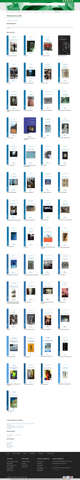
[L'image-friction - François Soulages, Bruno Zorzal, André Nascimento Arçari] (47, 72)
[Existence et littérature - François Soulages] (30, 72)
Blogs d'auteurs (25, 465)
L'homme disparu (27, 302)
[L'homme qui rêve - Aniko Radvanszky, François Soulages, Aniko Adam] (64, 291)
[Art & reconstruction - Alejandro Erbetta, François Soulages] (47, 263)
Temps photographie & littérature (14, 220)
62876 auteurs (25, 1)
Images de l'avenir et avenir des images (13, 111)
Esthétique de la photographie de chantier (48, 248)
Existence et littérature (29, 83)
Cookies (18, 477)
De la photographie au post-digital (31, 274)
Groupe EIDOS (34, 27)
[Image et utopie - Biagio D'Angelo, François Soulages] (13, 127)
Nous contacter (55, 465)
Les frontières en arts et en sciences (29, 139)
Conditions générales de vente (12, 461)
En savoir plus (63, 479)
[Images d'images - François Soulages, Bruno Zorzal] (47, 209)
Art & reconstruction (45, 274)
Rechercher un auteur (26, 461)
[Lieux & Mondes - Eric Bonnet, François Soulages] (30, 345)
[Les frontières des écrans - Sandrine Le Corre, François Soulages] (64, 318)
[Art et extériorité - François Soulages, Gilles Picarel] (13, 236)
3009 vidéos (43, 1)
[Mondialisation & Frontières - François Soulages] (47, 345)
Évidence (26, 55)
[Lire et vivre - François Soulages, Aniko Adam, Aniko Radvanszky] (47, 127)
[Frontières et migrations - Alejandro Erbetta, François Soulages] (47, 318)
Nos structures (40, 465)
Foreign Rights (40, 470)
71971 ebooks (20, 1)
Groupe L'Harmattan (16, 453)
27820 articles (14, 1)
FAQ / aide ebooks (10, 466)
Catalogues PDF (10, 468)
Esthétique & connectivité (29, 220)
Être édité (23, 463)
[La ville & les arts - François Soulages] (13, 400)
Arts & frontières (61, 274)
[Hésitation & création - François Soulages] (47, 45)
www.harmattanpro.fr (56, 469)
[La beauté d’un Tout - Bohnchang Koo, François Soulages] (64, 45)
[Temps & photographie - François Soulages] (13, 181)
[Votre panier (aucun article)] (70, 11)
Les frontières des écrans (63, 329)
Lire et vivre (43, 137)
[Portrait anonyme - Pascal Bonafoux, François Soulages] (47, 373)
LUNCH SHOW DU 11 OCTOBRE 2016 (14, 434)
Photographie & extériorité (12, 274)
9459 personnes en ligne (51, 1)
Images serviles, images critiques (65, 219)
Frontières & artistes (11, 356)
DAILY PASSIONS (10, 442)
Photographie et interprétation (64, 110)
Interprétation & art (62, 165)
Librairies (25, 453)
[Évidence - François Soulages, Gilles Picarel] (30, 45)
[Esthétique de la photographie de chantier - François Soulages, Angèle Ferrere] (47, 236)
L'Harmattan (13, 477)
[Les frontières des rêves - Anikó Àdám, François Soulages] (30, 318)
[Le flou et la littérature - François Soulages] (30, 181)
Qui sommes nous (40, 461)
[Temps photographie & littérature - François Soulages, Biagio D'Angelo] (13, 209)
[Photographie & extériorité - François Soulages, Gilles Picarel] (13, 263)
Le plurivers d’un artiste (12, 55)
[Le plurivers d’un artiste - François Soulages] (13, 45)
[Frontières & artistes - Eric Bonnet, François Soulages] (13, 345)
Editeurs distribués (40, 468)
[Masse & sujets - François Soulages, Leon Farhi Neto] (47, 154)
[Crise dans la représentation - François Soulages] (64, 127)
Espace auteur (24, 466)
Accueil (8, 453)
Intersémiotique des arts (54, 27)
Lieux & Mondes (27, 356)
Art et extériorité (10, 246)
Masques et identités (62, 192)
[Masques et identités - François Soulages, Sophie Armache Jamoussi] (64, 181)
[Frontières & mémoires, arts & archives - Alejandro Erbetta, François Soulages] (47, 291)
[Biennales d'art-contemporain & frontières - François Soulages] (13, 373)
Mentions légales (24, 477)
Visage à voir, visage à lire (63, 82)
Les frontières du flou (28, 384)
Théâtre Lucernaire (50, 453)
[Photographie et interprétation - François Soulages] (64, 99)
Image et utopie (10, 137)
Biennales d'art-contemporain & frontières (13, 385)
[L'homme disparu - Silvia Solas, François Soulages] (30, 291)
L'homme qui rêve (62, 302)
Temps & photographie (11, 192)
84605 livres (9, 1)
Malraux (8, 329)
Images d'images (44, 219)
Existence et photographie (46, 110)
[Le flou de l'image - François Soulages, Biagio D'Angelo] (13, 154)
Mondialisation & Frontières (46, 356)
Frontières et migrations (46, 329)
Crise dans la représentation (64, 137)
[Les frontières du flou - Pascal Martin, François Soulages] (30, 373)
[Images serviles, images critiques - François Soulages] (64, 209)
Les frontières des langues (63, 247)
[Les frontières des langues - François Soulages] (64, 236)
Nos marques (39, 466)
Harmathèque (32, 453)
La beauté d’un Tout (62, 55)
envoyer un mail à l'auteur (13, 20)
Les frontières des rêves (29, 329)
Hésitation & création (45, 55)
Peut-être (9, 83)
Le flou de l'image (10, 165)
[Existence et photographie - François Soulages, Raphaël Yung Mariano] (47, 99)
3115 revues (38, 1)
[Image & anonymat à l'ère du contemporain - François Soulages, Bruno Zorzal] (30, 154)
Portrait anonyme (44, 384)
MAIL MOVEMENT (10, 446)
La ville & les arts (10, 411)
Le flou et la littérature (28, 192)
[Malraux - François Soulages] (13, 318)
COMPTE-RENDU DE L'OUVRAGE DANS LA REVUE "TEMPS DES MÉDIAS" (21, 423)
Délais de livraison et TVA (11, 465)
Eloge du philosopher (28, 110)
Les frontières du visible (46, 192)
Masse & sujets (44, 165)
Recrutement (39, 463)
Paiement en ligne (10, 470)
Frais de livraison (10, 463)
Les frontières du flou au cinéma (65, 356)
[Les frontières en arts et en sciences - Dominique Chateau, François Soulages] (30, 127)
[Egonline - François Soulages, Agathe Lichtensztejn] (30, 236)
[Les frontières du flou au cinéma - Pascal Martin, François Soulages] (64, 345)
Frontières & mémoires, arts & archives (47, 303)
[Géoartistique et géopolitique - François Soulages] (64, 373)
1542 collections (32, 1)
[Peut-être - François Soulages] (13, 72)
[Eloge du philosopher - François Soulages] (30, 99)
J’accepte (68, 479)
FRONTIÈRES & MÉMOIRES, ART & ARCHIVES (15, 427)
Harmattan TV (41, 453)
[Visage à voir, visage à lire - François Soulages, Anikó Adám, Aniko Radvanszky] (64, 72)
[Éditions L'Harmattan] (13, 6)
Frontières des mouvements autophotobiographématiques (13, 303)
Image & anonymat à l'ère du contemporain (30, 166)
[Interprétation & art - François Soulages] (64, 154)
